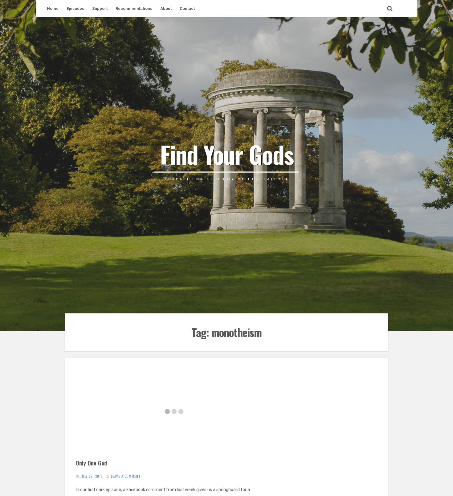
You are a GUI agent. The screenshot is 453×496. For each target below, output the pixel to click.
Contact (187, 8)
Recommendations (134, 8)
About (166, 8)
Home (53, 8)
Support (100, 8)
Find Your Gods (226, 154)
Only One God (91, 463)
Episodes (75, 8)
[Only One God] (174, 411)
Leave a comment (126, 476)
